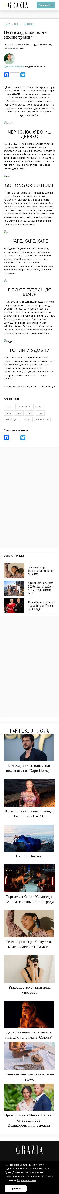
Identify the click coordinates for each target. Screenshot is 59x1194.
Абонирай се (46, 5)
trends (38, 406)
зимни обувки (41, 419)
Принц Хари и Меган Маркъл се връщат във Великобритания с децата (28, 1120)
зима (18, 413)
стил (40, 413)
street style (24, 406)
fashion (9, 406)
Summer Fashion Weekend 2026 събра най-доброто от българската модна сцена (41, 588)
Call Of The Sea (28, 856)
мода (29, 413)
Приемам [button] (16, 1188)
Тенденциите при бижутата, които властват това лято (41, 570)
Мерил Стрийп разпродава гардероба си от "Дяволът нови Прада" (41, 605)
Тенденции (29, 24)
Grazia (7, 24)
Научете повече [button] (26, 1180)
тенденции (11, 419)
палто (26, 419)
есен (8, 413)
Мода (17, 24)
